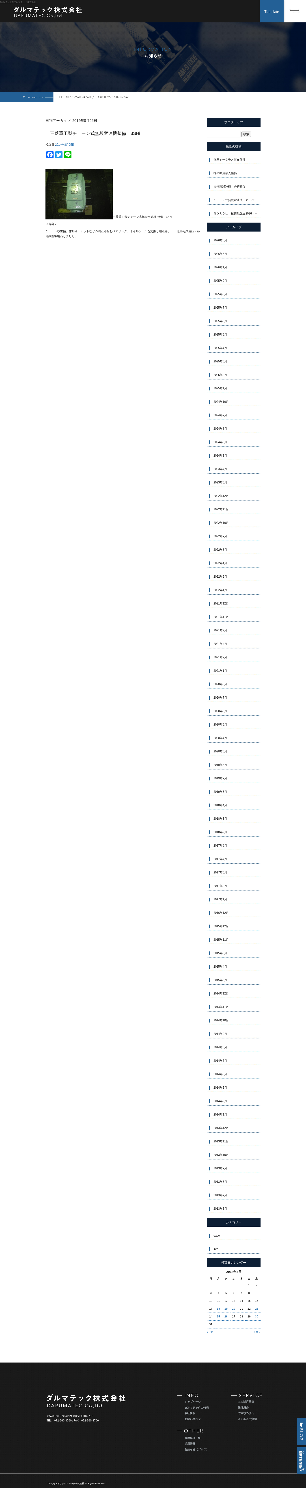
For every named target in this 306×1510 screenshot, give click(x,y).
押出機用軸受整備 (225, 173)
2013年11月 (221, 1141)
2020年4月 (220, 738)
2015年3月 (220, 980)
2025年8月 (220, 294)
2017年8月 (220, 845)
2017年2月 (220, 886)
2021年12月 (221, 603)
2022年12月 (221, 496)
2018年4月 (220, 805)
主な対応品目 (246, 1401)
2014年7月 (220, 1060)
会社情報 (190, 1413)
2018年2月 (220, 832)
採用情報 (190, 1443)
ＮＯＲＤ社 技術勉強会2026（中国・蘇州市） (237, 213)
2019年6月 (220, 791)
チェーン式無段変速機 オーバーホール (237, 200)
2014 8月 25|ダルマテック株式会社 (18, 2)
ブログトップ (233, 122)
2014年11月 (221, 1007)
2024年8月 (220, 428)
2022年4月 (220, 563)
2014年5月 (220, 1087)
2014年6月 (220, 1074)
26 (226, 1316)
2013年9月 (220, 1168)
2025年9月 (220, 280)
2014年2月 (220, 1101)
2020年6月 (220, 711)
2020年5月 (220, 724)
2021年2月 (220, 657)
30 (256, 1316)
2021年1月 (220, 670)
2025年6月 (220, 321)
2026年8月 (220, 240)
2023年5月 (220, 482)
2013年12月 (221, 1128)
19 (226, 1308)
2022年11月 (221, 509)
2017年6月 (220, 872)
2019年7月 (220, 778)
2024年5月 (220, 442)
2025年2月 (220, 375)
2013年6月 (220, 1208)
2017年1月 (220, 899)
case (216, 1235)
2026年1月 (220, 267)
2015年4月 (220, 966)
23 (256, 1308)
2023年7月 (220, 469)
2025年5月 (220, 334)
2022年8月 (220, 549)
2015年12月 (221, 926)
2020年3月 (220, 751)
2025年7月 (220, 307)
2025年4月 (220, 348)
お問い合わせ (193, 1419)
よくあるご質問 (247, 1419)
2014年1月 (220, 1114)
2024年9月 (220, 415)
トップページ (193, 1401)
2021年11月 (221, 617)
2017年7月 (220, 859)
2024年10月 (221, 401)
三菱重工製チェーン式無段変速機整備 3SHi (95, 133)
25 (218, 1316)
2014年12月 (221, 993)
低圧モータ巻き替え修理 (229, 159)
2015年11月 (221, 939)
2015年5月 (220, 953)
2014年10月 (221, 1020)
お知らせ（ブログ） (197, 1449)
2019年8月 (220, 765)
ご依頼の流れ (246, 1413)
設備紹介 (243, 1407)
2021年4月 (220, 644)
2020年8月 (220, 684)
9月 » (257, 1332)
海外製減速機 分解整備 (229, 186)
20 (233, 1308)
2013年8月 (220, 1181)
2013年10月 (221, 1155)
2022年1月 (220, 590)
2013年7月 (220, 1195)
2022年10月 (221, 522)
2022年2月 (220, 576)
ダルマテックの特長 (197, 1407)
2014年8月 (220, 1047)
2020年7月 (220, 697)
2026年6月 (220, 254)
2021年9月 (220, 630)
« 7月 (210, 1332)
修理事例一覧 (193, 1438)
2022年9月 (220, 536)
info (215, 1249)
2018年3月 (220, 818)
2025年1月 (220, 388)
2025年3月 (220, 361)
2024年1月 (220, 455)
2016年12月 (221, 912)
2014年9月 (220, 1034)
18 (218, 1308)
